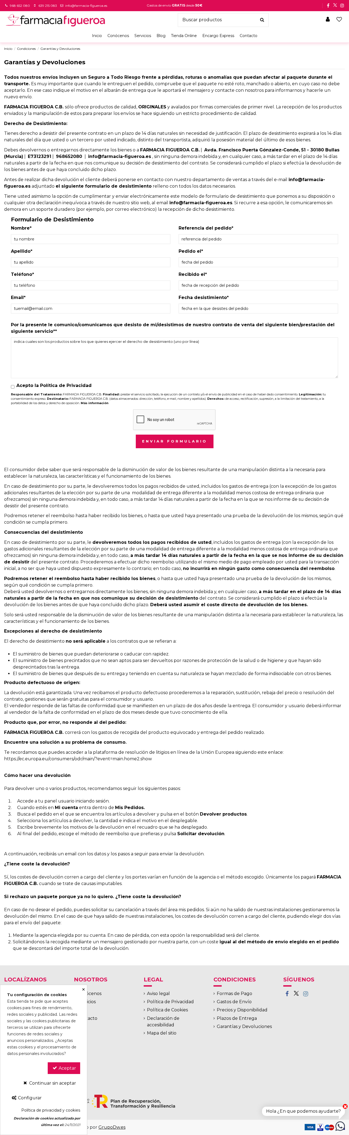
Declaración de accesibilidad (163, 1021)
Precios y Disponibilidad (242, 1009)
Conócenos (89, 993)
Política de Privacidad (170, 1001)
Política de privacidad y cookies (50, 1110)
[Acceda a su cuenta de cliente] (328, 20)
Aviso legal (158, 993)
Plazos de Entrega (237, 1018)
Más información (95, 403)
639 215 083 (47, 6)
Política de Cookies (167, 1009)
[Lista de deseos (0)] (339, 20)
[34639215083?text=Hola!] (340, 1125)
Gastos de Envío (234, 1001)
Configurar (29, 1097)
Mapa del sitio (161, 1033)
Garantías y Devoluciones (244, 1026)
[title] (262, 20)
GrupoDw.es (111, 1127)
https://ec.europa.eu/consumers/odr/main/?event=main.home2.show (78, 758)
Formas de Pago (234, 993)
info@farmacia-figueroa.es (86, 6)
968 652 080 (20, 6)
